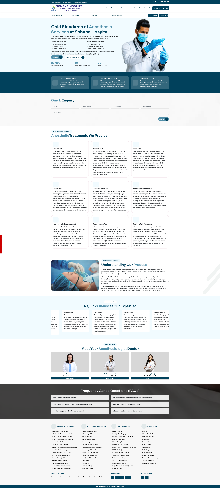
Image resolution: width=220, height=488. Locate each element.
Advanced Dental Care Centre (61, 465)
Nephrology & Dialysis (88, 439)
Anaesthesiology (87, 465)
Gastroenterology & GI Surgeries (62, 457)
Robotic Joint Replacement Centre (62, 434)
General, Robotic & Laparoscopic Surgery (64, 447)
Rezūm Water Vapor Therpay (120, 452)
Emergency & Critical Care (90, 457)
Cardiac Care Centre (58, 442)
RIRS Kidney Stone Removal (120, 444)
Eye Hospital (75, 15)
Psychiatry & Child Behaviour (90, 452)
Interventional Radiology (59, 460)
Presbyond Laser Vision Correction (122, 436)
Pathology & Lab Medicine (90, 455)
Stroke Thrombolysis (118, 468)
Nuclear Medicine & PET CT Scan (62, 452)
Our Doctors (124, 7)
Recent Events (146, 444)
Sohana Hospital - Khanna (97, 477)
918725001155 (56, 2)
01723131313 (67, 2)
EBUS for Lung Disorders (119, 460)
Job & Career (153, 15)
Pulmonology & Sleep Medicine (91, 434)
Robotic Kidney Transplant (120, 442)
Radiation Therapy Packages (151, 457)
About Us (144, 431)
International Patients (136, 7)
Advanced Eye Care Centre (60, 431)
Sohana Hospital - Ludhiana (78, 477)
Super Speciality (57, 15)
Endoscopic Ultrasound (119, 463)
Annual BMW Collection (149, 463)
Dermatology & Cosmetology (90, 450)
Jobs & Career (146, 447)
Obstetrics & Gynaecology (60, 450)
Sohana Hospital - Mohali (59, 477)
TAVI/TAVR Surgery (118, 450)
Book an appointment (161, 8)
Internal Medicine (87, 436)
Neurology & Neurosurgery (60, 463)
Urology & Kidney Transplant (60, 444)
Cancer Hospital (117, 15)
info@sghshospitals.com (81, 2)
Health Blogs (146, 450)
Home (108, 7)
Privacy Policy (146, 442)
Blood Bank (85, 463)
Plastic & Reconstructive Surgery (92, 447)
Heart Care (95, 15)
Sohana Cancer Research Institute (62, 439)
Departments (115, 7)
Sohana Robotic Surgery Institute (62, 436)
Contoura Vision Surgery (119, 439)
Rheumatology (86, 442)
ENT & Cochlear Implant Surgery (61, 455)
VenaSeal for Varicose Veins (120, 455)
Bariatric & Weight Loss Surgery (61, 468)
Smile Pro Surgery (117, 431)
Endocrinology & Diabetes (90, 444)
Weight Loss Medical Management (122, 465)
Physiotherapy (86, 460)
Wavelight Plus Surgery (119, 434)
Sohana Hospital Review (149, 434)
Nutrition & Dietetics (88, 468)
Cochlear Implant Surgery (119, 457)
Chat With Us (164, 15)
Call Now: (161, 2)
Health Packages (147, 452)
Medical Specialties (148, 436)
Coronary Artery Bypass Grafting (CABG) (124, 447)
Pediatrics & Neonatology (89, 431)
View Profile (70, 378)
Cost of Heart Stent (148, 455)
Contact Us (147, 7)
